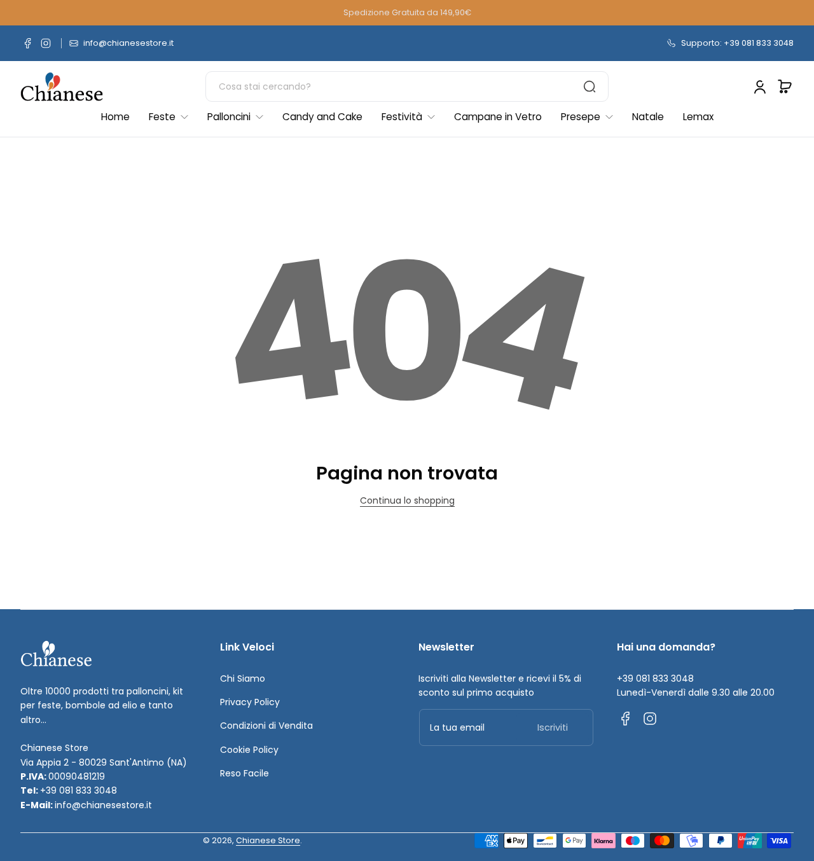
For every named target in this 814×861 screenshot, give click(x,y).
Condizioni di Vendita (266, 725)
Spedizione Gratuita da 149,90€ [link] (407, 12)
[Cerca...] (589, 86)
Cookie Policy (249, 749)
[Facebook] (28, 43)
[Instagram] (45, 43)
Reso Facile (244, 773)
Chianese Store (268, 840)
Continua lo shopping (407, 500)
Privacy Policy (250, 702)
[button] (785, 86)
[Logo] (61, 87)
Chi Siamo (242, 678)
